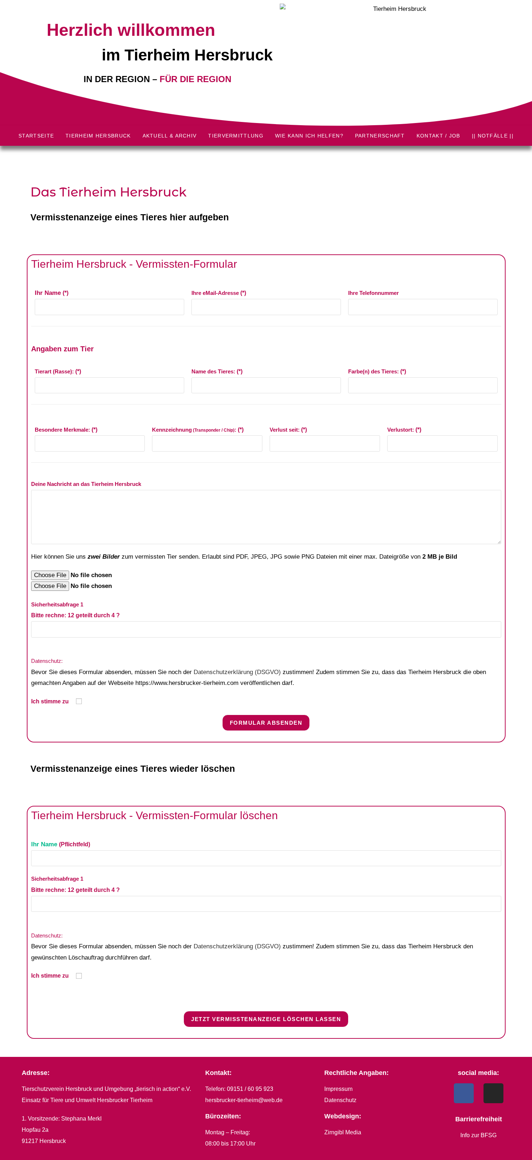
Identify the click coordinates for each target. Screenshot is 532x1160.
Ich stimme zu (50, 701)
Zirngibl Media (342, 1132)
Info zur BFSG (478, 1135)
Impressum (338, 1089)
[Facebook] (464, 1093)
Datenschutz (340, 1100)
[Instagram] (493, 1093)
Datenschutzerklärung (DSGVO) (237, 672)
